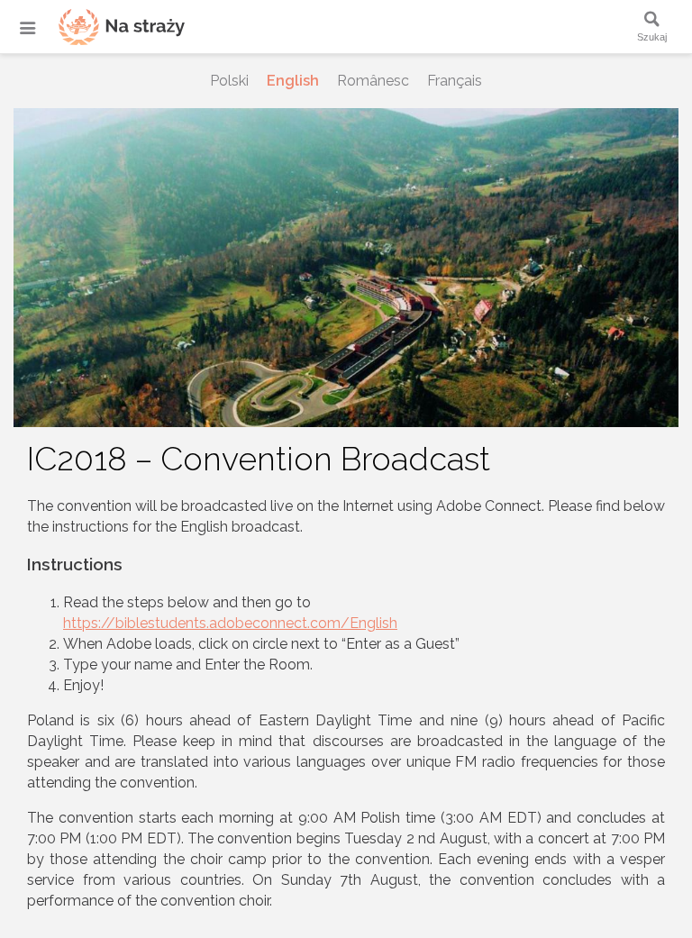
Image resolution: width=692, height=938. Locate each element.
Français (454, 80)
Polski (229, 80)
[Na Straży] (99, 27)
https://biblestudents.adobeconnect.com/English (230, 623)
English (293, 80)
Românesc (373, 80)
